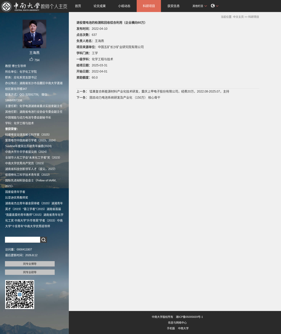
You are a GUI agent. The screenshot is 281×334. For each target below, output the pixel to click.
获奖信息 (173, 6)
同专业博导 (30, 263)
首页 (78, 6)
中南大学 (183, 328)
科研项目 (149, 6)
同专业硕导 (30, 272)
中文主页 (238, 16)
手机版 (171, 328)
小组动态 (124, 6)
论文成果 (99, 6)
